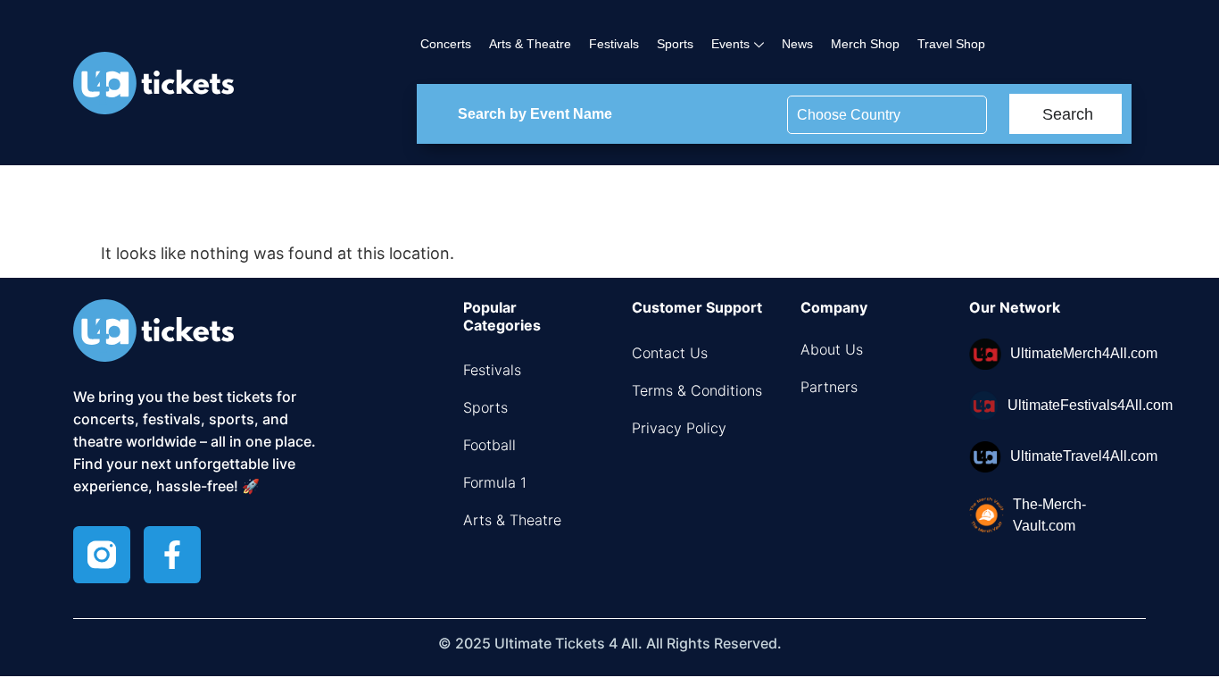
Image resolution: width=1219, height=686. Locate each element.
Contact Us (670, 353)
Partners (829, 387)
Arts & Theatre (530, 44)
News (797, 44)
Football (489, 445)
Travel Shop (951, 44)
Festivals (614, 44)
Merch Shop (865, 44)
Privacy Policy (679, 428)
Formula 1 (495, 482)
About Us (831, 349)
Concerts (445, 44)
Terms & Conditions (697, 390)
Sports (675, 44)
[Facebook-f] (172, 554)
